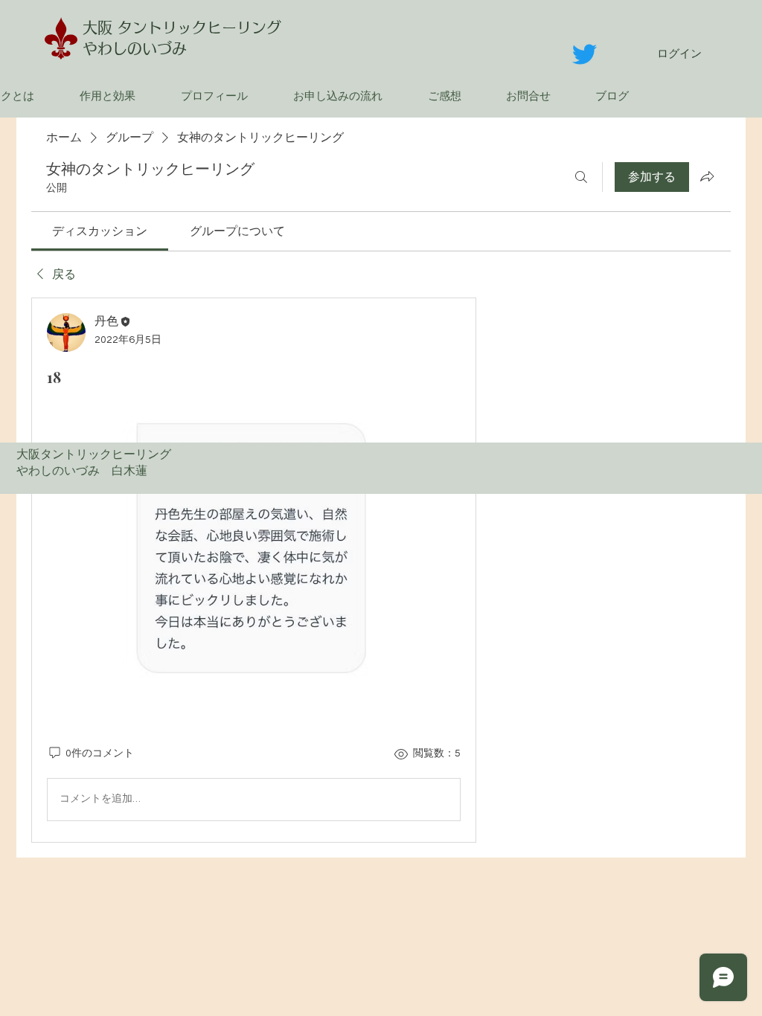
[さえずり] (584, 53)
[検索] (581, 177)
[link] (99, 231)
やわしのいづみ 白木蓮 (87, 471)
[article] (253, 570)
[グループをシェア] (707, 176)
